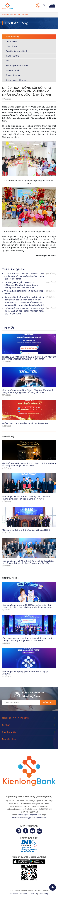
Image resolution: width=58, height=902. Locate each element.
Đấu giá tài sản (13, 70)
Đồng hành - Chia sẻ (16, 80)
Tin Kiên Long (12, 37)
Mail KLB (33, 894)
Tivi (7, 61)
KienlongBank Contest (17, 65)
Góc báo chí (11, 41)
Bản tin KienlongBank (17, 51)
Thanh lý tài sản (13, 75)
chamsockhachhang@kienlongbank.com (29, 818)
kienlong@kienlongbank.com (30, 815)
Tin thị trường (12, 56)
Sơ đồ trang (43, 894)
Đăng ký (48, 702)
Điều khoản (13, 894)
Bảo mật (23, 894)
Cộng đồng (11, 46)
